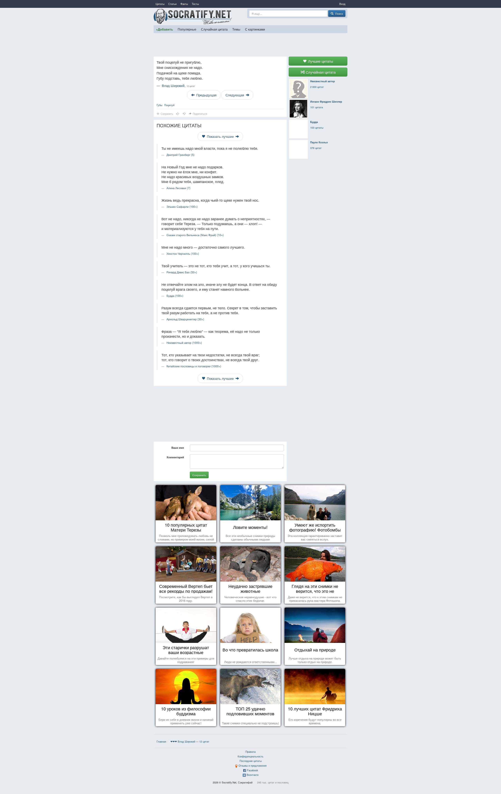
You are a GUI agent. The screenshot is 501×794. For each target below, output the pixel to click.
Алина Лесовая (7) (178, 188)
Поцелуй (169, 105)
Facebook (252, 770)
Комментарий (175, 457)
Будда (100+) (175, 296)
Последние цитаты (251, 761)
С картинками (255, 29)
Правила (250, 751)
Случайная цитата (214, 29)
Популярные (187, 29)
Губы (159, 105)
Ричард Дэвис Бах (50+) (182, 272)
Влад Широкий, (178, 85)
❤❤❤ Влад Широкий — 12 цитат (189, 741)
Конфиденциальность (250, 756)
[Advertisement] (250, 45)
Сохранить (199, 475)
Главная (161, 741)
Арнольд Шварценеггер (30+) (185, 319)
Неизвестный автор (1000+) (184, 343)
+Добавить (164, 29)
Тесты (195, 4)
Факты (184, 4)
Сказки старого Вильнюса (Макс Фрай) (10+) (195, 235)
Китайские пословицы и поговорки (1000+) (194, 366)
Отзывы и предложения (253, 765)
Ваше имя (177, 447)
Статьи (172, 4)
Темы (236, 29)
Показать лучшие (220, 136)
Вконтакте (253, 775)
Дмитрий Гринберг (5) (181, 155)
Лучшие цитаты (320, 61)
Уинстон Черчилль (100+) (183, 253)
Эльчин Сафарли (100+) (182, 206)
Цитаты (160, 4)
